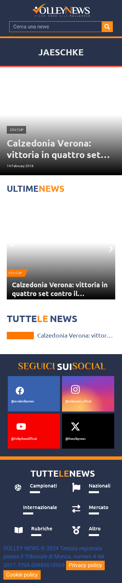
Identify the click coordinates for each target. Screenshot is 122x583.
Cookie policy (22, 575)
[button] (11, 244)
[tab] (35, 487)
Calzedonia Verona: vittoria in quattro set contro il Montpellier (60, 293)
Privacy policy (85, 565)
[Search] (107, 27)
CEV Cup (15, 273)
